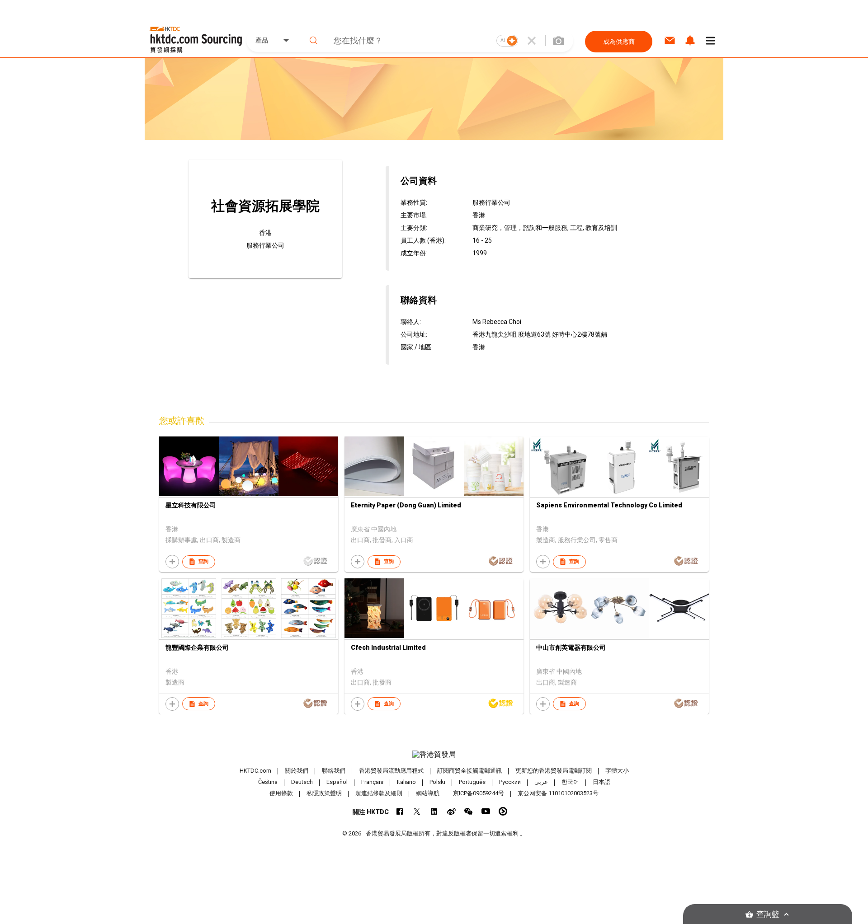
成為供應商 (619, 41)
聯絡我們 (333, 770)
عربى (541, 782)
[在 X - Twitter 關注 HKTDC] (417, 811)
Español (337, 782)
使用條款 (281, 793)
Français (372, 782)
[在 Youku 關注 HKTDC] (503, 811)
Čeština (268, 782)
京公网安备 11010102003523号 (558, 793)
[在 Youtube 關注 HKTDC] (485, 811)
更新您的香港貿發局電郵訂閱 (553, 770)
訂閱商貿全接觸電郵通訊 (469, 770)
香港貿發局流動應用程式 (391, 770)
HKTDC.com (255, 770)
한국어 (570, 782)
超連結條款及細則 (378, 793)
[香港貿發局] (434, 754)
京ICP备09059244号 (478, 793)
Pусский (510, 782)
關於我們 (296, 770)
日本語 (601, 782)
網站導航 (427, 793)
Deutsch (302, 782)
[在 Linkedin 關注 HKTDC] (434, 811)
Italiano (406, 782)
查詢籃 (767, 914)
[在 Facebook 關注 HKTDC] (400, 811)
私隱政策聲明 (324, 793)
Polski (437, 782)
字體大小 (617, 770)
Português (472, 782)
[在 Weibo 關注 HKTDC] (451, 811)
